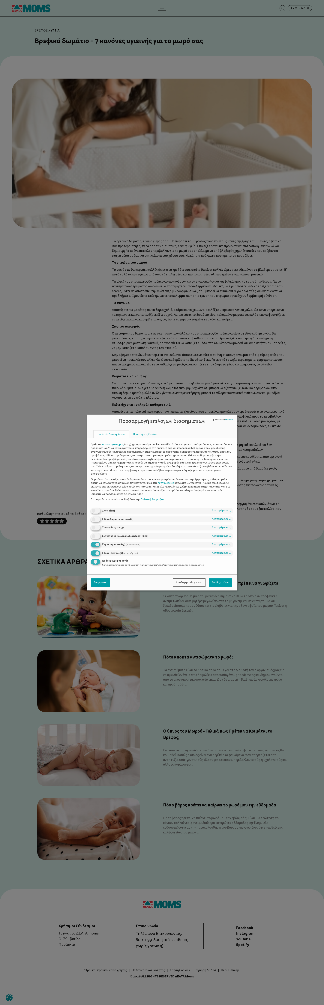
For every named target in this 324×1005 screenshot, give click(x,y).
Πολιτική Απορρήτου (153, 499)
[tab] (111, 434)
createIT (229, 419)
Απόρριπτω (100, 582)
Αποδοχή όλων (220, 582)
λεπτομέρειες (221, 510)
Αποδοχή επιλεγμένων (189, 582)
